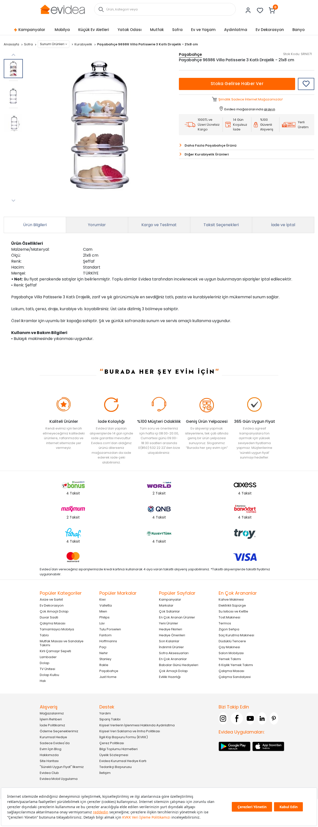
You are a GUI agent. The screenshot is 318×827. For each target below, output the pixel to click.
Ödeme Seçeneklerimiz (59, 731)
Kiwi (102, 599)
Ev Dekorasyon (270, 29)
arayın (269, 109)
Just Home (108, 676)
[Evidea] (62, 9)
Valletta (105, 605)
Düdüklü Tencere (232, 641)
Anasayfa (12, 44)
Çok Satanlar (169, 611)
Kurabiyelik (84, 44)
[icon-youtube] (250, 718)
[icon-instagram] (223, 718)
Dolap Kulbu (49, 675)
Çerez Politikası (111, 743)
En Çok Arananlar (173, 659)
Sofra (177, 29)
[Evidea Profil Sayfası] (248, 10)
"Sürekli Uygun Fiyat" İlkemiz (62, 767)
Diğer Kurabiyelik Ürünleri (207, 154)
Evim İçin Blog (50, 749)
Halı (43, 680)
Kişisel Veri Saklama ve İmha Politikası (129, 731)
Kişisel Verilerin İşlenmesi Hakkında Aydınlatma (137, 725)
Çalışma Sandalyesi (235, 676)
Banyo (298, 29)
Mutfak (157, 29)
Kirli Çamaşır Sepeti (55, 651)
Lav (102, 623)
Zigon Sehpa (229, 629)
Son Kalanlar (169, 641)
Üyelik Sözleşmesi (113, 755)
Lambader (48, 657)
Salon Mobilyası (231, 653)
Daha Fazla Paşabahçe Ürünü (211, 145)
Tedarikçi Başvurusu (115, 767)
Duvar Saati (49, 617)
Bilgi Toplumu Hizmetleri (118, 749)
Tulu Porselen (110, 629)
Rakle (103, 665)
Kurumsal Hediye (53, 737)
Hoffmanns (108, 641)
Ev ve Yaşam (203, 29)
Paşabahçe (108, 671)
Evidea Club (49, 772)
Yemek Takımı (230, 659)
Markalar (166, 605)
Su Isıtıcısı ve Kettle (233, 611)
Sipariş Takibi (109, 719)
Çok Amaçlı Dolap (54, 611)
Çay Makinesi (229, 647)
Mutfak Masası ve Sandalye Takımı (61, 643)
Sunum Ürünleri (52, 44)
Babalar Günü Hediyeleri (178, 665)
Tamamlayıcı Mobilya (57, 629)
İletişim (105, 772)
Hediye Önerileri (172, 635)
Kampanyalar (31, 29)
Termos (225, 623)
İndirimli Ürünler (171, 647)
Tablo (44, 635)
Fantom (105, 635)
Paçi (102, 647)
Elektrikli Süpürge (232, 605)
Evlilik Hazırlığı (170, 676)
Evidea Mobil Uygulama (59, 778)
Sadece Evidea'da (55, 743)
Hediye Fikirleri (170, 629)
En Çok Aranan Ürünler (177, 617)
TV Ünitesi (47, 669)
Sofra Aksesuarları (174, 653)
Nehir (103, 653)
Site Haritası (49, 761)
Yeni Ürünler (168, 623)
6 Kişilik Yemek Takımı (236, 665)
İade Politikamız (52, 725)
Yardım (105, 713)
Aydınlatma (235, 29)
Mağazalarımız (52, 713)
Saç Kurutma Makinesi (236, 635)
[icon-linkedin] (262, 718)
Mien (103, 611)
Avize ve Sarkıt (51, 599)
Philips (104, 617)
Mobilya (62, 29)
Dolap (44, 663)
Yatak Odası (130, 29)
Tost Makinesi (229, 617)
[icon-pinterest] (274, 718)
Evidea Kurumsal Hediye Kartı (122, 761)
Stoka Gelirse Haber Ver (237, 84)
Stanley (105, 659)
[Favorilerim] (260, 10)
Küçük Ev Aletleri (93, 29)
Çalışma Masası (52, 623)
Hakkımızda (49, 755)
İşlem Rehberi (51, 719)
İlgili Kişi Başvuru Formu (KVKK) (123, 737)
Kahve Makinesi (231, 599)
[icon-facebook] (237, 718)
